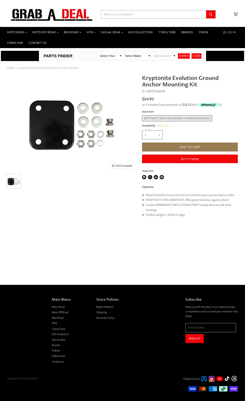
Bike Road (71, 32)
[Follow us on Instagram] (212, 381)
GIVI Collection (140, 32)
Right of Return (105, 307)
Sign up (194, 338)
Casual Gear (111, 32)
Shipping (101, 312)
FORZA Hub (15, 43)
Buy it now (190, 159)
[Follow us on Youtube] (220, 384)
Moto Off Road (44, 32)
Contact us (37, 43)
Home (11, 68)
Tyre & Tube (167, 32)
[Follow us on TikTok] (228, 381)
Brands (187, 32)
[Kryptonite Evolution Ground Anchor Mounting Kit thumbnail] (14, 181)
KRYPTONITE (156, 91)
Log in (231, 32)
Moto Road (16, 32)
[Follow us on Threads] (235, 381)
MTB (90, 32)
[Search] (211, 14)
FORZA (203, 32)
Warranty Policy (105, 318)
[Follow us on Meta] (204, 382)
